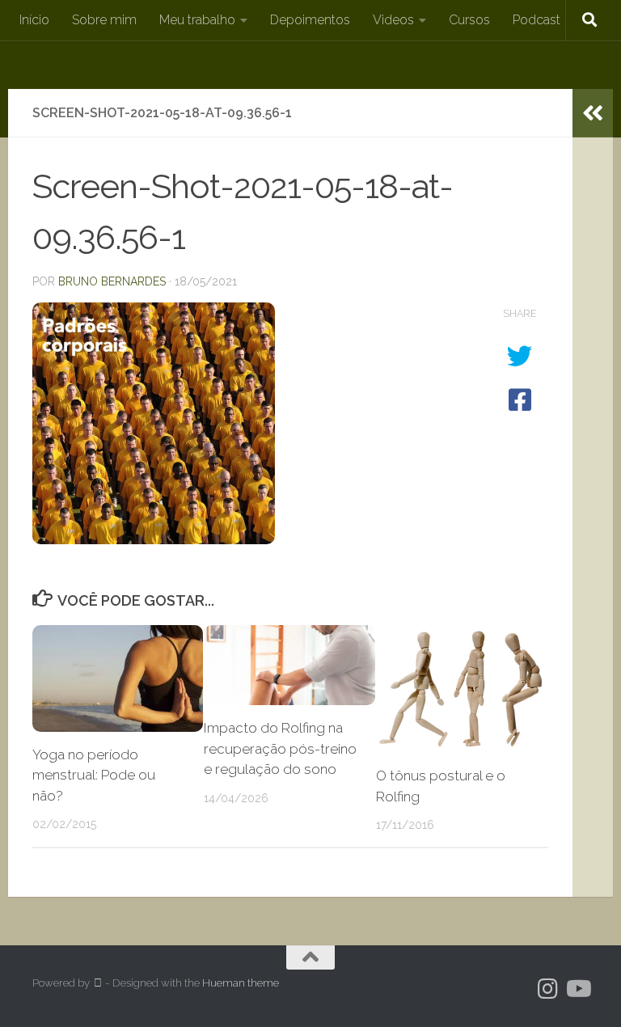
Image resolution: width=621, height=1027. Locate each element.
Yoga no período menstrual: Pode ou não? (93, 775)
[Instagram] (548, 989)
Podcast (536, 19)
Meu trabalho (197, 19)
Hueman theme (240, 983)
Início (34, 19)
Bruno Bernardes (112, 281)
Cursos (469, 19)
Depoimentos (310, 19)
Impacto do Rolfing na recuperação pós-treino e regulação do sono (280, 748)
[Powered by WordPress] (97, 983)
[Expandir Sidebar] (592, 113)
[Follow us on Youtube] (577, 989)
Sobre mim (104, 19)
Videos (393, 19)
